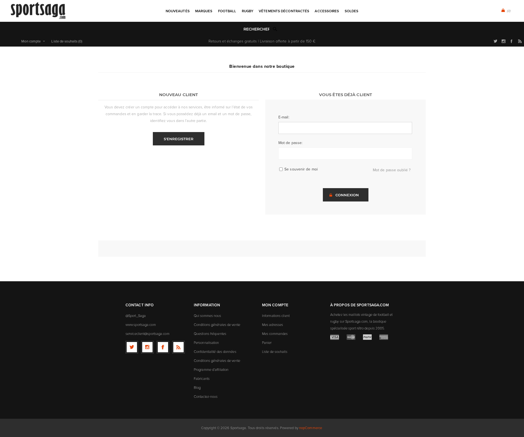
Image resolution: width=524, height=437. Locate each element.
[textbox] (256, 29)
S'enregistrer (178, 139)
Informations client (276, 315)
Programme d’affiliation (211, 369)
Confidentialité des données (215, 351)
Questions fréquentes (210, 333)
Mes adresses (272, 324)
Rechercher (275, 28)
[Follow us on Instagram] (147, 347)
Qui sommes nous (207, 315)
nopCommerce (310, 427)
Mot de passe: (290, 142)
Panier (267, 342)
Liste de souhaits (274, 351)
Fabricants (202, 378)
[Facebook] (163, 347)
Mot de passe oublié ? (391, 170)
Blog (197, 387)
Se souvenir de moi (301, 169)
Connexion (347, 195)
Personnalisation (206, 342)
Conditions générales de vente (217, 324)
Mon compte (31, 41)
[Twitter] (132, 347)
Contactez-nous (206, 396)
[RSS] (178, 347)
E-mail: (283, 117)
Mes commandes (275, 333)
